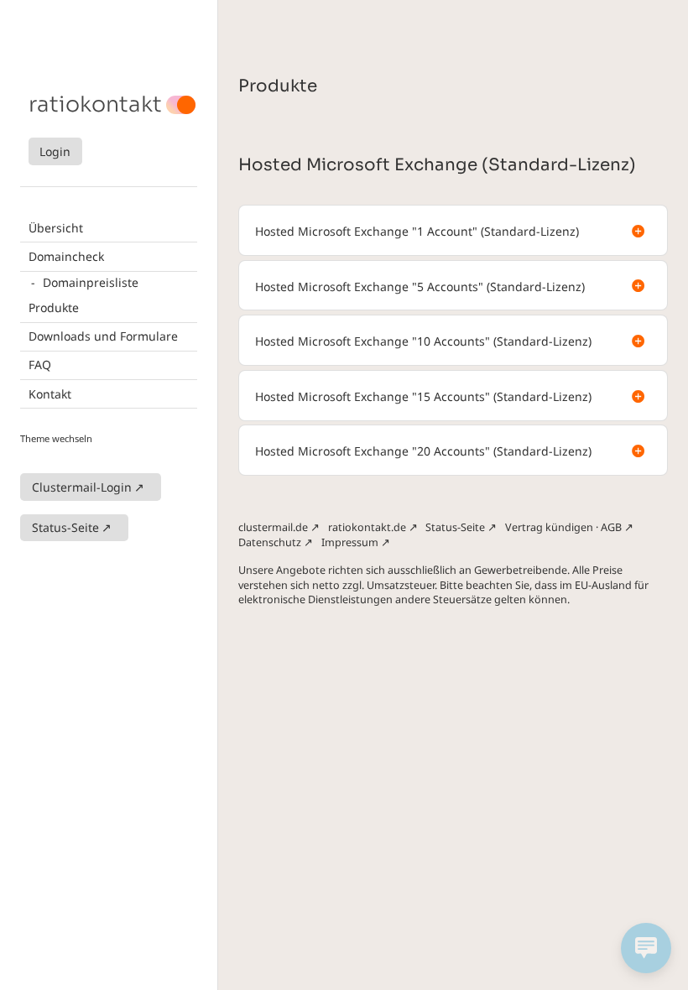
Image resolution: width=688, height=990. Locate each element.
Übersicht (56, 228)
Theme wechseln (56, 438)
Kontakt (50, 394)
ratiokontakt (95, 105)
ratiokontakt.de (367, 527)
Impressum (349, 542)
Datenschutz (269, 542)
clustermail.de (273, 527)
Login (54, 151)
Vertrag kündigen (549, 527)
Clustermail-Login (82, 487)
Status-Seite (65, 527)
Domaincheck (66, 256)
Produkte (54, 307)
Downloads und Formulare (103, 336)
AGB (611, 527)
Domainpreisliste (90, 282)
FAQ (40, 365)
